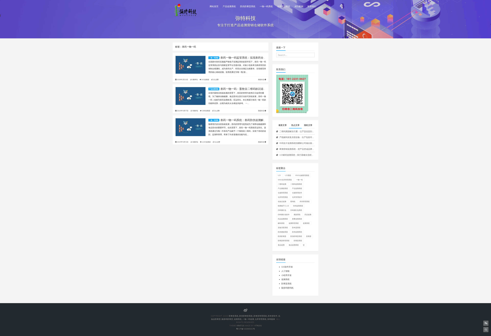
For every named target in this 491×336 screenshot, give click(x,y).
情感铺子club (283, 206)
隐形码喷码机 (287, 288)
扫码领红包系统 (296, 210)
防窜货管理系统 (283, 241)
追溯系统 (306, 223)
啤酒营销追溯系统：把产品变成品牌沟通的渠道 (297, 149)
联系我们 (312, 6)
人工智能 (285, 271)
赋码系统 (281, 223)
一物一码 (299, 180)
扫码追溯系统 (298, 206)
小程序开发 (286, 275)
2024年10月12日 (182, 142)
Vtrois (258, 325)
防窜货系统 (298, 241)
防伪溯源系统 (283, 232)
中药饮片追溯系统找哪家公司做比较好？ (297, 143)
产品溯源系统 (283, 188)
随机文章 (308, 125)
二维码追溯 (282, 184)
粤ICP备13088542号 (245, 329)
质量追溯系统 (297, 219)
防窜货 (308, 236)
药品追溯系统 (283, 219)
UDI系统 (288, 175)
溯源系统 (297, 214)
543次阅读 (205, 79)
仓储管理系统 (283, 193)
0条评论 (195, 79)
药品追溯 (308, 214)
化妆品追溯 (282, 201)
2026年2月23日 (182, 79)
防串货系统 (296, 228)
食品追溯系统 (294, 245)
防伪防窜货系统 (247, 6)
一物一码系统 (266, 6)
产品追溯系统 (229, 6)
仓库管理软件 (297, 197)
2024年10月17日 (182, 111)
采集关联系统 (283, 228)
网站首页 (214, 6)
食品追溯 (281, 245)
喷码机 (292, 201)
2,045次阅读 (206, 142)
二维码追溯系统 (296, 184)
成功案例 (298, 6)
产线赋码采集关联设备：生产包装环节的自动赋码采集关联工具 (297, 137)
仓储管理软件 (297, 193)
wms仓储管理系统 (302, 175)
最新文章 (282, 125)
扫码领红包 (282, 210)
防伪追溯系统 (297, 232)
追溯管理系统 (294, 223)
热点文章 (295, 125)
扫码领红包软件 (283, 214)
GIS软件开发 (287, 267)
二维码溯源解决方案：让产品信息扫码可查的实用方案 (297, 131)
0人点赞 (216, 79)
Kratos (240, 325)
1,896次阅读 (206, 111)
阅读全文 (261, 79)
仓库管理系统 (283, 6)
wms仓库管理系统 (285, 180)
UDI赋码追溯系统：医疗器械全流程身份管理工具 (297, 155)
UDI (279, 175)
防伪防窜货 (282, 236)
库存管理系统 (305, 201)
